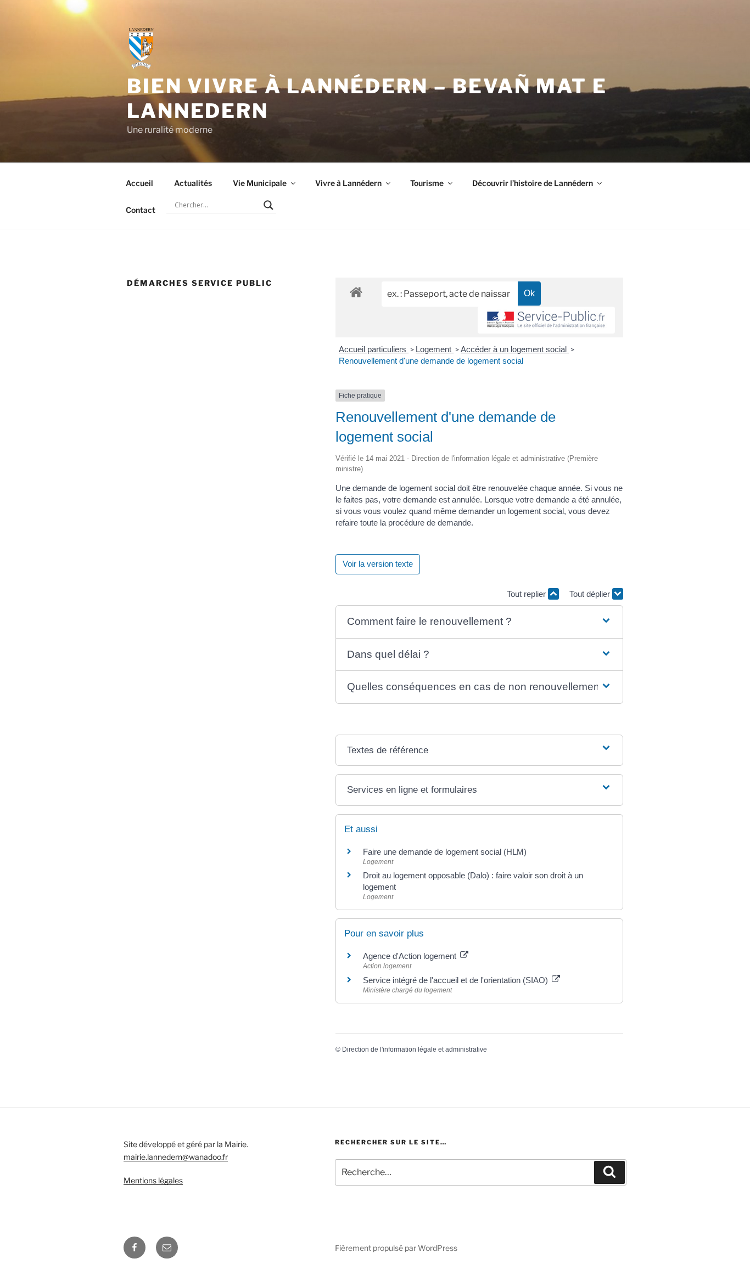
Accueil (139, 183)
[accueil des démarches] (356, 291)
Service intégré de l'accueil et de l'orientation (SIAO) (456, 980)
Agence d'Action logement (410, 956)
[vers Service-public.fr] (546, 320)
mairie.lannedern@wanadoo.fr (176, 1156)
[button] (479, 622)
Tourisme (427, 183)
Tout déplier (590, 594)
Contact (140, 210)
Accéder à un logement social (515, 349)
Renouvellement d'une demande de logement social (431, 360)
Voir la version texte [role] (378, 563)
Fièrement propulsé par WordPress (396, 1247)
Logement (435, 349)
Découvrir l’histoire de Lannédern (532, 183)
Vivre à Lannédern (348, 183)
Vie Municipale (260, 183)
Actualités (193, 183)
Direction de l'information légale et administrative (414, 1049)
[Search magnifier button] (268, 205)
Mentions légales (153, 1180)
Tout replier (527, 594)
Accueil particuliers (373, 349)
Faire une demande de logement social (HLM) (445, 851)
